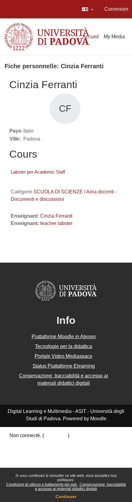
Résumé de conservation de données (50, 442)
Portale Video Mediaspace (63, 356)
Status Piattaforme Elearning (64, 366)
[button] (87, 9)
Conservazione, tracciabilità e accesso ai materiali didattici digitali (80, 486)
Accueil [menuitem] (91, 36)
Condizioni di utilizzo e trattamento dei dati (42, 484)
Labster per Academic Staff (38, 171)
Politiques (20, 450)
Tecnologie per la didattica (63, 346)
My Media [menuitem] (114, 36)
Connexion (116, 9)
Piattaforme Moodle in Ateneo (64, 336)
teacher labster (56, 223)
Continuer (66, 496)
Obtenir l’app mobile (31, 457)
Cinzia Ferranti (56, 216)
